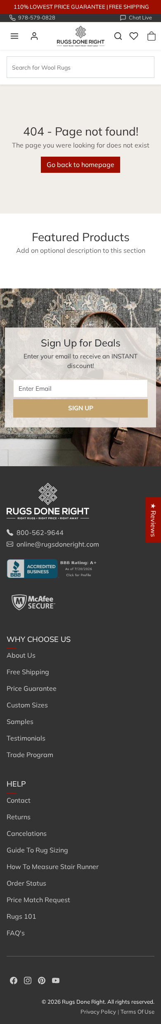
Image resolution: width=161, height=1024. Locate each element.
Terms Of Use (137, 1011)
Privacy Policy (98, 1011)
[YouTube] (56, 979)
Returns (19, 817)
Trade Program (30, 754)
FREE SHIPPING (129, 6)
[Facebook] (14, 979)
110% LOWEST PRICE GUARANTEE (59, 6)
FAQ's (16, 933)
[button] (14, 36)
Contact (19, 800)
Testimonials (26, 738)
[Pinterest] (42, 979)
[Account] (34, 36)
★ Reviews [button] (153, 520)
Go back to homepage (80, 164)
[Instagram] (28, 979)
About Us (21, 655)
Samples (20, 721)
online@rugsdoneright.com (58, 544)
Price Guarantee (32, 688)
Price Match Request (38, 900)
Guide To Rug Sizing (37, 850)
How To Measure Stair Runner (53, 866)
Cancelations (27, 833)
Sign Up (80, 408)
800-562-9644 (40, 532)
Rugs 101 (21, 916)
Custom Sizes (27, 705)
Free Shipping (28, 672)
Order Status (26, 883)
